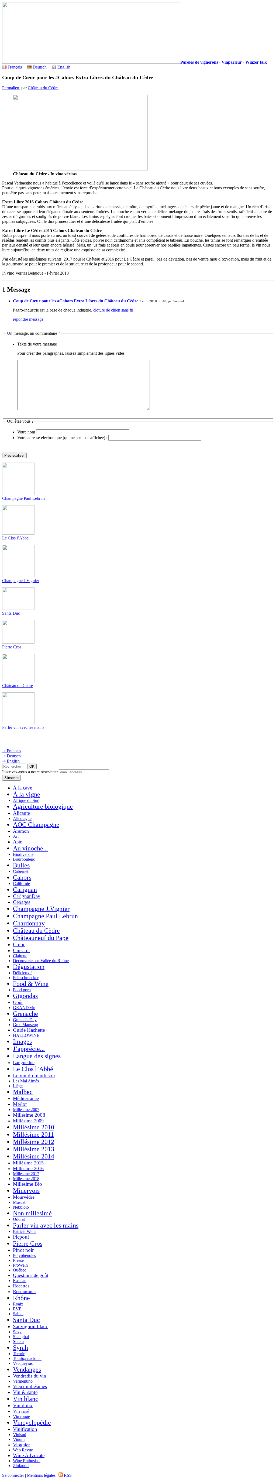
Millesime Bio (27, 1184)
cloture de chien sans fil (113, 310)
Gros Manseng (25, 1024)
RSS (67, 1475)
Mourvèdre (23, 1197)
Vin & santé (25, 1392)
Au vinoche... (30, 848)
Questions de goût (30, 1275)
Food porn (22, 989)
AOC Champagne (36, 824)
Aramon (21, 831)
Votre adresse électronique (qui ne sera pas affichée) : (62, 437)
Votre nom (26, 432)
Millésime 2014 (33, 1156)
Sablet (18, 1313)
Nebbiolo (21, 1207)
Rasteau (19, 1280)
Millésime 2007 (26, 1109)
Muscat (19, 1202)
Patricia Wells (24, 1231)
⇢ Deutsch (11, 756)
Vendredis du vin (29, 1376)
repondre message (28, 319)
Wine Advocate (28, 1455)
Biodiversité (23, 854)
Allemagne (22, 818)
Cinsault (21, 950)
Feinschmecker (26, 977)
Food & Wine (31, 983)
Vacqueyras (23, 1363)
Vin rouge (21, 1416)
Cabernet (20, 871)
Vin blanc (25, 1398)
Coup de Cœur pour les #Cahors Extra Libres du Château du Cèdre (76, 301)
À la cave (22, 788)
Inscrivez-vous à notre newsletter (30, 772)
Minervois (26, 1190)
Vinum (19, 1439)
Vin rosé (21, 1411)
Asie (17, 842)
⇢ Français (11, 750)
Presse (18, 1260)
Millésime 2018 (26, 1178)
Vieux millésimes (30, 1386)
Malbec (23, 1091)
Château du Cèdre (43, 88)
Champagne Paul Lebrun (23, 498)
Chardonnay (29, 923)
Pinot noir (23, 1250)
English (63, 67)
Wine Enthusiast (26, 1460)
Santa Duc (11, 613)
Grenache (25, 1013)
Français (14, 67)
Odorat (19, 1219)
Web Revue (23, 1450)
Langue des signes (37, 1055)
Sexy (17, 1331)
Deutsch (39, 67)
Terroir (19, 1353)
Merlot (20, 1104)
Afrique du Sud (26, 800)
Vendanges (27, 1369)
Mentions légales (41, 1475)
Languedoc (23, 1062)
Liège (18, 1085)
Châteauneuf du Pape (40, 937)
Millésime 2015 (28, 1162)
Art (16, 836)
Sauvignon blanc (30, 1326)
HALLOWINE (26, 1035)
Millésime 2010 (33, 1127)
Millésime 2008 (29, 1115)
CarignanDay (26, 896)
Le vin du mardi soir (34, 1075)
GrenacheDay (25, 1019)
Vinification (25, 1429)
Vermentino (23, 1381)
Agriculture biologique (43, 806)
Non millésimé (32, 1213)
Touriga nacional (27, 1358)
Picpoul (21, 1237)
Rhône (21, 1297)
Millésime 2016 (28, 1168)
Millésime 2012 (33, 1141)
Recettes (21, 1285)
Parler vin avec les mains (23, 727)
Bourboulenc (24, 859)
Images (22, 1041)
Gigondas (25, 995)
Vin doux (23, 1405)
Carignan (25, 889)
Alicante (21, 813)
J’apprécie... (29, 1048)
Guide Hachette (29, 1030)
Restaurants (24, 1291)
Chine (19, 944)
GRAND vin (24, 1007)
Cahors (22, 877)
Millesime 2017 (26, 1173)
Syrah (20, 1347)
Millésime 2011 (33, 1134)
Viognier (21, 1444)
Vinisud (19, 1434)
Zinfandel (21, 1465)
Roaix (18, 1304)
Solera (18, 1341)
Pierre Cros (11, 647)
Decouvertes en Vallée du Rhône (41, 960)
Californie (21, 883)
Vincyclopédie (32, 1422)
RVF (17, 1309)
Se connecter (13, 1475)
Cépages (21, 902)
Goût (18, 1002)
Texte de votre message (37, 344)
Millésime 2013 (33, 1149)
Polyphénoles (24, 1255)
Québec (19, 1270)
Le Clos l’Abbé (15, 538)
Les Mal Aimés (26, 1081)
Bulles (21, 865)
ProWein (20, 1265)
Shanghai (21, 1336)
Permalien (10, 88)
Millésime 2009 (28, 1120)
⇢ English (11, 761)
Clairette (20, 955)
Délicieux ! (22, 972)
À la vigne (26, 794)
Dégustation (28, 966)
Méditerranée (26, 1098)
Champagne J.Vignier (20, 580)
